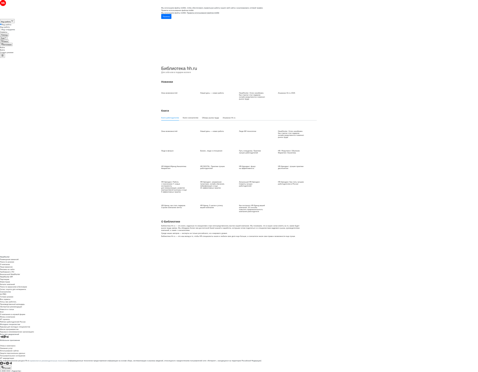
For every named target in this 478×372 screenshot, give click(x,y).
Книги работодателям (170, 118)
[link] (4, 41)
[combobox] (5, 367)
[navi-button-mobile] (2, 56)
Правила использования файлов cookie (203, 12)
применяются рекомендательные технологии (48, 360)
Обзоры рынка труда (210, 118)
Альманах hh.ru (229, 118)
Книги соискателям (190, 118)
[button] (2, 47)
